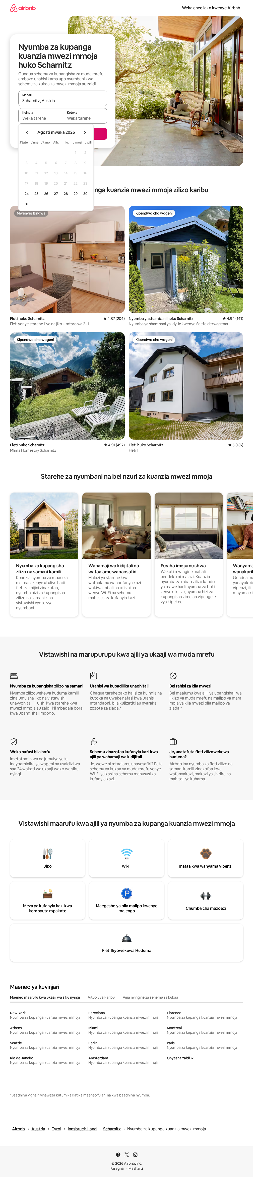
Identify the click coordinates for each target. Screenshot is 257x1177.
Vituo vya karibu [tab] (101, 997)
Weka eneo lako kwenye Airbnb (211, 8)
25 (36, 193)
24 (27, 193)
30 (85, 193)
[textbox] (40, 118)
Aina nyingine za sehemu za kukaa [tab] (150, 997)
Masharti (135, 1168)
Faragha (117, 1168)
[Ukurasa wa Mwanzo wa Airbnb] (23, 8)
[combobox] (62, 101)
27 (56, 193)
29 (76, 193)
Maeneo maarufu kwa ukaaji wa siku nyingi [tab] (45, 997)
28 (66, 193)
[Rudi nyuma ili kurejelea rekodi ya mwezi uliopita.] (27, 132)
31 (26, 204)
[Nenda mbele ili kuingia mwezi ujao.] (84, 132)
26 (46, 193)
